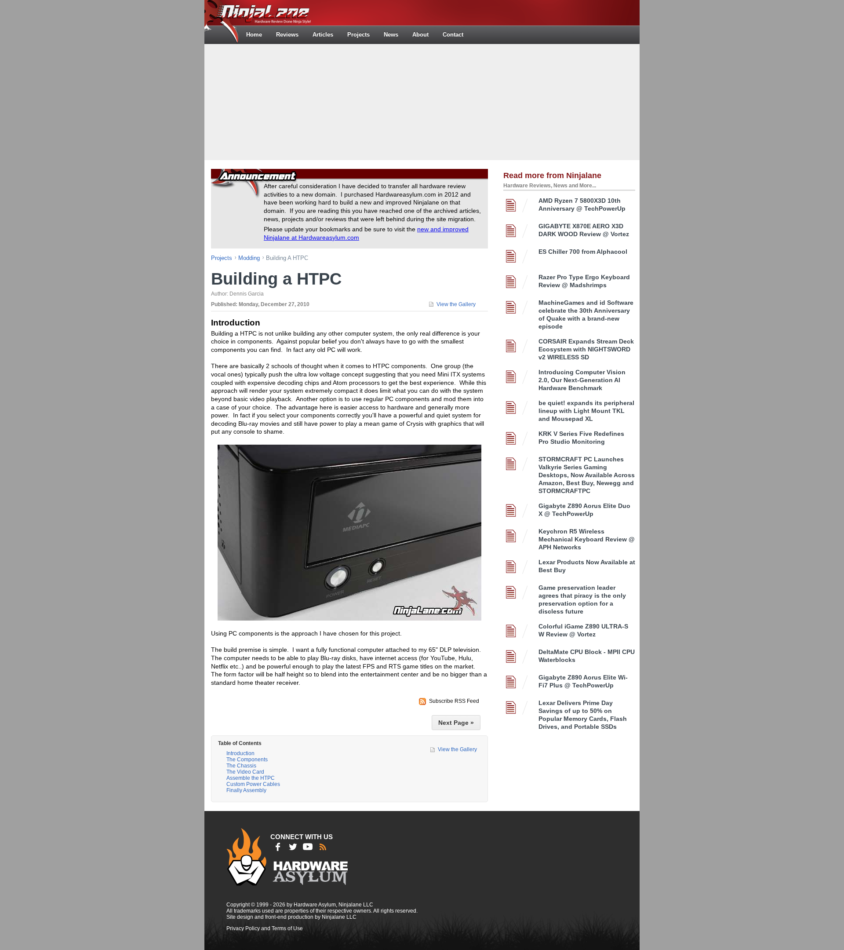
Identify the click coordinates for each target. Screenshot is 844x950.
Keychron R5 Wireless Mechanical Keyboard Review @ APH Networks (586, 539)
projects (221, 258)
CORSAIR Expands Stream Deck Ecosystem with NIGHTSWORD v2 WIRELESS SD (586, 349)
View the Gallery (456, 304)
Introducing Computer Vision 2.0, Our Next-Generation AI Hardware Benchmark (582, 380)
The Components (247, 759)
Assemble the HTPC (250, 778)
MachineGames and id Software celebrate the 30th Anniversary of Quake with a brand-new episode (585, 314)
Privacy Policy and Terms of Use (264, 928)
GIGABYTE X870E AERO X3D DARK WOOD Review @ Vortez (583, 230)
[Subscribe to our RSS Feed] (322, 846)
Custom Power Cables (253, 784)
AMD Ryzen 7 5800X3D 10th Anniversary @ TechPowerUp (582, 204)
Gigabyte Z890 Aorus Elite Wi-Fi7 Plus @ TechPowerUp (583, 681)
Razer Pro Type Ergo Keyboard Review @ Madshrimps (584, 281)
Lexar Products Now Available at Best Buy (586, 566)
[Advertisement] (422, 101)
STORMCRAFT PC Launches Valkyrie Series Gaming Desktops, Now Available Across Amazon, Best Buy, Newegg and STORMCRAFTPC (586, 475)
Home (254, 34)
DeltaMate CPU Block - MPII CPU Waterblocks (586, 655)
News (391, 34)
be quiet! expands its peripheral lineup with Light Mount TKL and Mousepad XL (586, 410)
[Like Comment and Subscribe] (307, 846)
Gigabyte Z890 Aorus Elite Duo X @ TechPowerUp (584, 509)
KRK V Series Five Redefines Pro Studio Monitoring (581, 437)
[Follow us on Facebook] (277, 846)
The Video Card (245, 772)
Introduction (240, 753)
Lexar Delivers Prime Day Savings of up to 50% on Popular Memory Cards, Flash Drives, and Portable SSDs (582, 714)
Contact (453, 34)
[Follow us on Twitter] (292, 846)
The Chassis (241, 766)
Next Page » (456, 722)
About (420, 34)
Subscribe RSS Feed (454, 701)
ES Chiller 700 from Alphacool (582, 251)
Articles (323, 34)
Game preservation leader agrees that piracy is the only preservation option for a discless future (582, 599)
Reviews (287, 34)
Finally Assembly (246, 790)
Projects (358, 34)
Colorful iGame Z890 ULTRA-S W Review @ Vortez (583, 630)
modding (249, 258)
